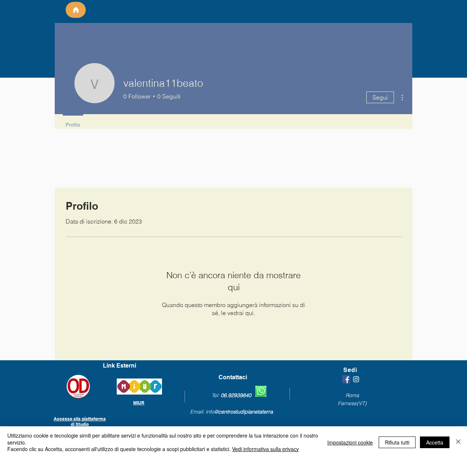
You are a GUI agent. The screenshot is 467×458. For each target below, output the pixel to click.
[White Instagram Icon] (356, 379)
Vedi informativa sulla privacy (265, 449)
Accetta (434, 442)
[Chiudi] (458, 442)
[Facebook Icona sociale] (346, 379)
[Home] (76, 10)
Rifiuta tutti (397, 442)
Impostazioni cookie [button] (350, 442)
